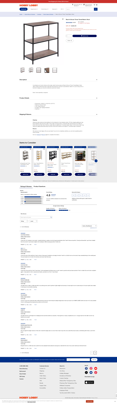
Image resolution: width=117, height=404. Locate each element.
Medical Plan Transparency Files (68, 380)
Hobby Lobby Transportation (67, 388)
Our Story (62, 371)
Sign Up (94, 359)
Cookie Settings (90, 401)
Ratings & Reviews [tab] (26, 186)
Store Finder (23, 373)
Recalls (41, 383)
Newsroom (62, 368)
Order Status (43, 375)
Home (21, 14)
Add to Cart (85, 35)
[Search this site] (96, 9)
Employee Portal (64, 390)
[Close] (115, 401)
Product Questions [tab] (39, 186)
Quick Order (43, 378)
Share (69, 40)
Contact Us (42, 368)
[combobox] (80, 9)
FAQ (41, 380)
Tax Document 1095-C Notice (67, 392)
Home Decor (44, 9)
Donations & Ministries (65, 375)
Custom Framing (64, 378)
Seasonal (54, 9)
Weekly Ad (23, 9)
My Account (23, 371)
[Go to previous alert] (24, 1)
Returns (43, 134)
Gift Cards (22, 376)
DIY (61, 9)
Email (68, 359)
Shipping (39, 134)
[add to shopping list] (63, 19)
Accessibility (43, 388)
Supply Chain (43, 385)
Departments (33, 9)
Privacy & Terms (95, 397)
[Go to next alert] (92, 1)
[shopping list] (94, 5)
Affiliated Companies (65, 385)
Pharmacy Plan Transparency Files (68, 383)
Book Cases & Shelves (48, 14)
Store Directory (23, 368)
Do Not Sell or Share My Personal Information (82, 397)
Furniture (39, 14)
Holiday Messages (64, 373)
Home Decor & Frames (30, 14)
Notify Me (53, 174)
